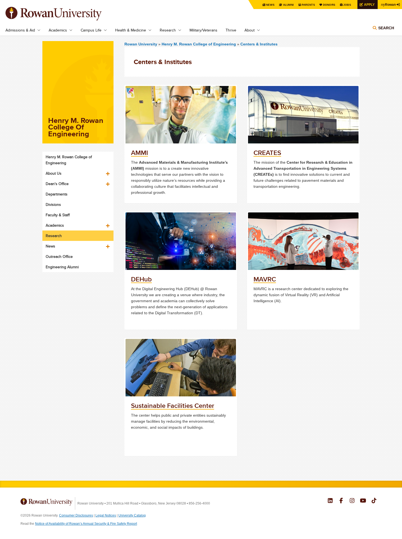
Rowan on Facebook (341, 501)
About (249, 30)
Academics (58, 30)
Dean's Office (57, 183)
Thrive (231, 30)
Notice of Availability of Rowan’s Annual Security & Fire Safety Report (86, 524)
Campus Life (91, 30)
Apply (369, 4)
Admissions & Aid (20, 30)
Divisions (53, 204)
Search (386, 28)
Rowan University (61, 14)
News (270, 4)
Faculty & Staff (58, 215)
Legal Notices (105, 515)
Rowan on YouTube (363, 501)
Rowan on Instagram (352, 501)
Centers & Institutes (259, 44)
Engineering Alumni (62, 267)
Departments (57, 194)
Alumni (288, 4)
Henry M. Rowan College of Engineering (199, 44)
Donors (329, 4)
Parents (308, 4)
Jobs (347, 4)
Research (168, 30)
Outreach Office (59, 256)
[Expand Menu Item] (108, 171)
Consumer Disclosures (76, 515)
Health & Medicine (130, 30)
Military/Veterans (203, 30)
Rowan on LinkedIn (330, 501)
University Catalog (132, 515)
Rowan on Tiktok (374, 501)
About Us (54, 173)
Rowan (388, 4)
